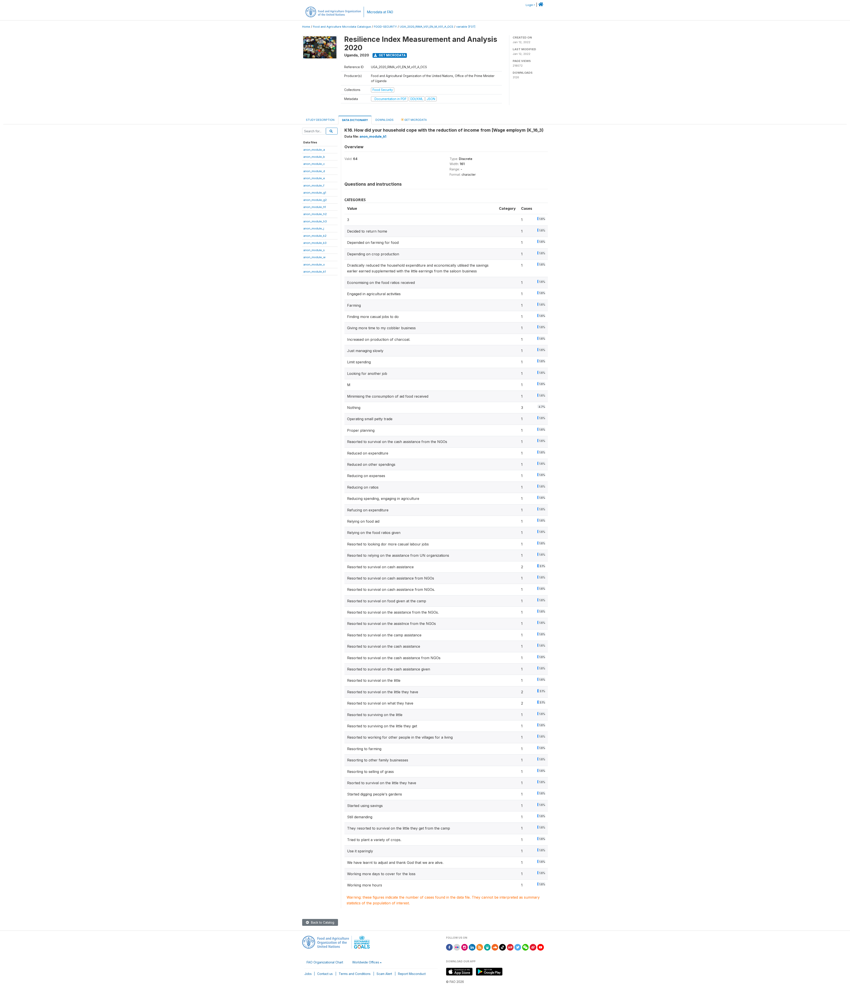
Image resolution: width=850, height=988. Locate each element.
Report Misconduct (412, 974)
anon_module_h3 (315, 221)
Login (529, 5)
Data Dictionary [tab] (355, 120)
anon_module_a (314, 149)
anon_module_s (314, 250)
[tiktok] (502, 947)
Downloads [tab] (384, 119)
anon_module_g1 (314, 192)
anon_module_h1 (314, 207)
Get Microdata (392, 55)
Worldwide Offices (365, 962)
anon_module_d (314, 171)
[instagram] (464, 947)
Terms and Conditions (355, 974)
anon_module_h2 (315, 214)
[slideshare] (487, 947)
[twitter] (517, 947)
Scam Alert (384, 974)
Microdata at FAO (380, 12)
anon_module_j (313, 228)
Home (306, 26)
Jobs (308, 974)
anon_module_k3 (314, 243)
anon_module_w (314, 257)
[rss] (479, 947)
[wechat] (525, 947)
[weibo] (533, 947)
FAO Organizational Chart (325, 962)
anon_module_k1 (314, 271)
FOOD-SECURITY (385, 26)
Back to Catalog (322, 922)
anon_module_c (314, 164)
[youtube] (540, 947)
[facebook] (449, 947)
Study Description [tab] (320, 119)
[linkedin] (472, 947)
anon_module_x (314, 264)
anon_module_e (314, 178)
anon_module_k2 (314, 235)
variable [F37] (465, 26)
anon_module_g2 (315, 200)
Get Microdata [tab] (415, 119)
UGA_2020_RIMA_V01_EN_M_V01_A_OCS (426, 26)
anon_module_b (314, 156)
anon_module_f (313, 185)
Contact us (325, 974)
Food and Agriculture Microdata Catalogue (342, 26)
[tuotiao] (510, 947)
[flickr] (457, 947)
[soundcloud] (495, 947)
